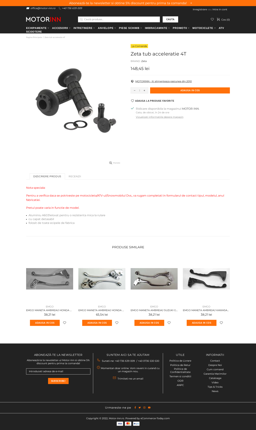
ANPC (180, 385)
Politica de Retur (180, 365)
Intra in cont (219, 9)
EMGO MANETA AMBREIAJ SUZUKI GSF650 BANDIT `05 (154, 310)
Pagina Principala (34, 37)
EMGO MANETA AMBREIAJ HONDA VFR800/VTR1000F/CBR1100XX (101, 310)
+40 (148, 360)
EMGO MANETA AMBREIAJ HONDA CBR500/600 (49, 310)
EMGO (50, 306)
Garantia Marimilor (215, 373)
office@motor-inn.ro (42, 8)
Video (215, 382)
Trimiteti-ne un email (130, 378)
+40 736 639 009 (72, 8)
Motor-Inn (43, 19)
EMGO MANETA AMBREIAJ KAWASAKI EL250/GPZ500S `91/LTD (206, 310)
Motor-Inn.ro (116, 418)
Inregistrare (200, 9)
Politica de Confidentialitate (180, 370)
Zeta (144, 61)
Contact (215, 360)
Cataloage (215, 378)
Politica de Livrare (180, 360)
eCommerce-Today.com (155, 418)
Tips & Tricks (215, 386)
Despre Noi (215, 365)
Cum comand (215, 369)
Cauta (170, 19)
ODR (180, 380)
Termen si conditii (180, 376)
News (215, 391)
